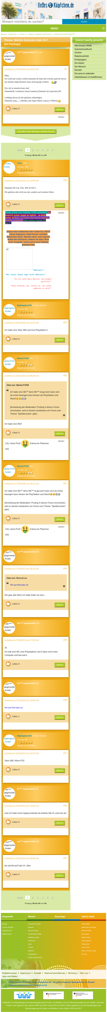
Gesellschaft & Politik (34, 934)
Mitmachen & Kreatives (89, 927)
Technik (30, 947)
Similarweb (42, 985)
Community (12, 34)
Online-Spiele (86, 924)
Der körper (79, 63)
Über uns (84, 973)
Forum (22, 34)
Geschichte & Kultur (34, 924)
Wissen (31, 916)
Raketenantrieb (82, 56)
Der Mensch (80, 66)
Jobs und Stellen (9, 976)
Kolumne (31, 927)
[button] (84, 21)
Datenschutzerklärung (54, 973)
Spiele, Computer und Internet (40, 34)
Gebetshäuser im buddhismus (88, 77)
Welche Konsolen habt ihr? (65, 34)
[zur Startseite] (54, 5)
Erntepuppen (81, 60)
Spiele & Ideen (86, 937)
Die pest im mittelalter (84, 73)
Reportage (60, 916)
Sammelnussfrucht (83, 49)
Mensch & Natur (33, 930)
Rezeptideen (86, 944)
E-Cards (84, 954)
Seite (19, 150)
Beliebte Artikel (6, 934)
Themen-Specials (7, 927)
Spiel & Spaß (88, 916)
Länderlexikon (32, 954)
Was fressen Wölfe (83, 46)
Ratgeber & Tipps (33, 937)
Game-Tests (86, 947)
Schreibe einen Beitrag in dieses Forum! (35, 131)
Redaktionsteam (9, 973)
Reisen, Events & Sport (89, 951)
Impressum (25, 973)
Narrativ (78, 70)
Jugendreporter (86, 940)
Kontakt (4, 924)
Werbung (72, 973)
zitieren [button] (59, 109)
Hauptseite (7, 916)
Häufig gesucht (7, 930)
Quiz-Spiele (85, 934)
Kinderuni (31, 951)
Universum (31, 940)
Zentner (78, 52)
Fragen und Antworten (35, 957)
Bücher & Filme (86, 930)
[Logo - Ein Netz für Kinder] (24, 995)
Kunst (30, 944)
